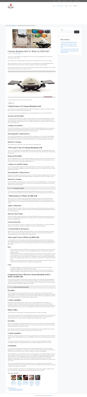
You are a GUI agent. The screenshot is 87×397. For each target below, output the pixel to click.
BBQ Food (75, 5)
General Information (60, 5)
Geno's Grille (50, 395)
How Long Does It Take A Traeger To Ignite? (16, 389)
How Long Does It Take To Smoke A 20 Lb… (37, 383)
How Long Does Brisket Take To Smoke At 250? (70, 49)
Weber (71, 5)
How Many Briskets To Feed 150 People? (32, 383)
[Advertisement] (43, 17)
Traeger (66, 5)
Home (54, 5)
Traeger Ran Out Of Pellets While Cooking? (69, 42)
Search (62, 29)
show (13, 103)
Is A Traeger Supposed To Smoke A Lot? (15, 390)
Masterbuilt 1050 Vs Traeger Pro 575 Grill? (69, 44)
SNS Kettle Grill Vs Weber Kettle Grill (19, 383)
